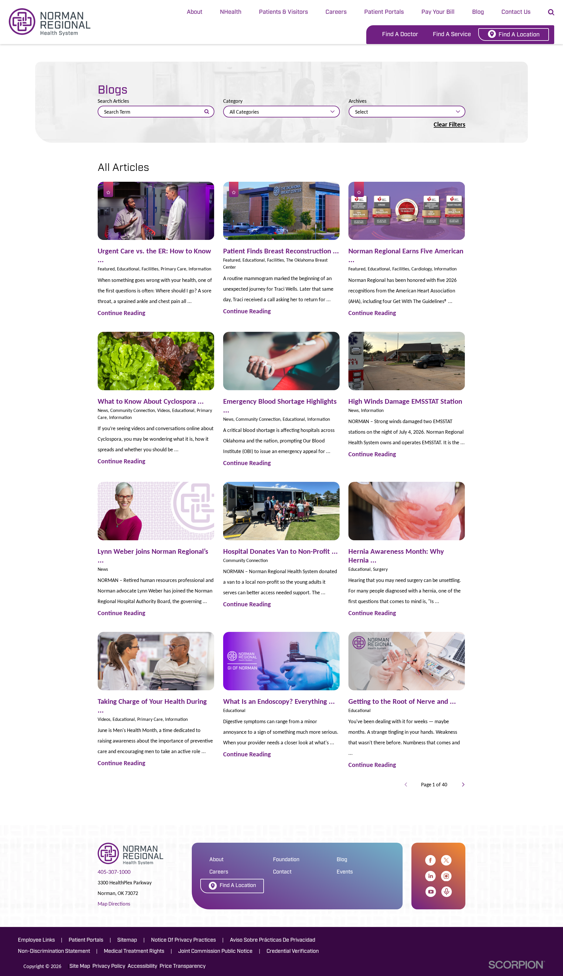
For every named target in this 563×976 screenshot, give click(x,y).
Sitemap (127, 940)
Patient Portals (384, 12)
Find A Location (519, 35)
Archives (358, 101)
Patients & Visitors (283, 12)
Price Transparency (183, 966)
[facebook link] (430, 860)
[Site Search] (551, 12)
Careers (336, 12)
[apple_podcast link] (446, 891)
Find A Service (452, 35)
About (194, 12)
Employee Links (36, 940)
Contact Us (515, 12)
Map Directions (114, 904)
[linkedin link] (430, 876)
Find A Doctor (400, 35)
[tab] (194, 12)
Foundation (286, 860)
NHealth (230, 12)
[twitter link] (446, 860)
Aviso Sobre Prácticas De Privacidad (272, 940)
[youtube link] (430, 891)
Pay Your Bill (438, 12)
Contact (282, 872)
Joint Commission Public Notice (215, 951)
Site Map (79, 966)
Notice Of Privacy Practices (183, 940)
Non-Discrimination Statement (54, 951)
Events (345, 872)
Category (233, 101)
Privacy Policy (108, 966)
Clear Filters (449, 124)
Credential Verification (293, 951)
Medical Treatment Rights (134, 951)
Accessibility (142, 966)
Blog (478, 12)
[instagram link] (446, 876)
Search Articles (113, 101)
